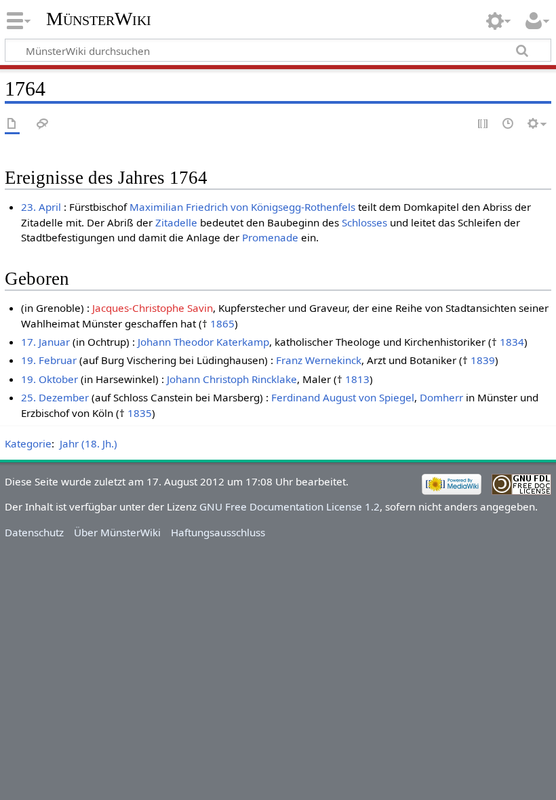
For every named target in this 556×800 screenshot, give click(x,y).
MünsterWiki (98, 18)
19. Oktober (49, 379)
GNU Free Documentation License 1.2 (289, 506)
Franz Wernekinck (318, 360)
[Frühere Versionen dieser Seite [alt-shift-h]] (508, 124)
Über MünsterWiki (117, 532)
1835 (139, 413)
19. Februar (49, 360)
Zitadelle (176, 222)
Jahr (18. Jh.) (88, 443)
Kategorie (28, 443)
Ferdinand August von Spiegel (342, 397)
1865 (222, 323)
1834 (512, 341)
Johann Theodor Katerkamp (203, 341)
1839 (483, 360)
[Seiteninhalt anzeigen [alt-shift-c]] (12, 124)
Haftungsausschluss (218, 532)
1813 (357, 379)
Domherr (441, 397)
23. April (41, 207)
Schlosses (364, 222)
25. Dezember (55, 397)
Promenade (270, 237)
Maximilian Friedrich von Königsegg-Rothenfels (242, 207)
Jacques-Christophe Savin (152, 308)
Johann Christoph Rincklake (232, 379)
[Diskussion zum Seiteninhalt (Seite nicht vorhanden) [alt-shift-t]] (42, 124)
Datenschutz (34, 532)
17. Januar (45, 341)
